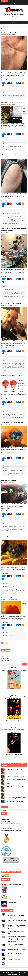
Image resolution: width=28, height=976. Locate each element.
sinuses (4, 297)
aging (12, 526)
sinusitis (8, 297)
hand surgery (7, 95)
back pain (16, 526)
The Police (13, 591)
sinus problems (10, 296)
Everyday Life (7, 92)
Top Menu (14, 3)
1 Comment (6, 465)
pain (18, 529)
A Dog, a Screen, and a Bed (8, 480)
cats (4, 364)
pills (4, 474)
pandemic (13, 590)
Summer (7, 223)
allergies (22, 216)
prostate (9, 417)
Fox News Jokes (12, 902)
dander (8, 219)
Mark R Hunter (12, 34)
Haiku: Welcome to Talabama (15, 963)
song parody (21, 590)
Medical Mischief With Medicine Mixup (12, 102)
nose (12, 295)
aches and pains (7, 526)
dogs (8, 146)
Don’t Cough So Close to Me (9, 536)
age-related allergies (8, 216)
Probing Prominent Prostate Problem (11, 375)
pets (8, 149)
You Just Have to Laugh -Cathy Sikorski (11, 830)
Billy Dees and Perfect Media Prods (10, 817)
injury (10, 527)
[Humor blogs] (6, 844)
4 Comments (6, 408)
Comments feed (5, 658)
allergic (18, 216)
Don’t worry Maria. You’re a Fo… (20, 783)
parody (17, 590)
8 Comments (6, 286)
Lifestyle (12, 92)
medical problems (6, 221)
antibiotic (6, 470)
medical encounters (20, 292)
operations (19, 367)
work (7, 530)
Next (10, 643)
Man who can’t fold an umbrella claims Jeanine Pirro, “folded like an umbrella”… (17, 927)
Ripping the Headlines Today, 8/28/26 (16, 949)
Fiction (12, 467)
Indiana (17, 219)
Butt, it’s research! (6, 597)
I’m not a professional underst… (19, 801)
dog (5, 146)
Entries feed (5, 656)
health (12, 364)
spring (4, 223)
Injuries (7, 527)
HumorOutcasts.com (14, 14)
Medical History (6, 293)
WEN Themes (17, 974)
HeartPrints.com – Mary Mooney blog (11, 823)
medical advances (10, 472)
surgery (11, 96)
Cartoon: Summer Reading (14, 896)
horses (14, 219)
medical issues (20, 220)
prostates (13, 417)
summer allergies (13, 223)
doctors (20, 470)
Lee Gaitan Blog (6, 826)
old (16, 529)
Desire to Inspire (6, 821)
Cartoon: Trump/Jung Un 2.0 (14, 884)
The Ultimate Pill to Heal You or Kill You (12, 422)
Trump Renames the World (14, 953)
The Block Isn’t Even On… (19, 769)
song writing (5, 591)
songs (10, 591)
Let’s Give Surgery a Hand (8, 32)
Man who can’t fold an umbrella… (19, 776)
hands (11, 95)
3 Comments (6, 90)
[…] (2, 77)
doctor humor (15, 470)
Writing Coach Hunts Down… (19, 773)
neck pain (13, 529)
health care (16, 364)
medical (14, 95)
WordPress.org (5, 660)
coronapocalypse (7, 589)
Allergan (14, 216)
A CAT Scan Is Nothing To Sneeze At (11, 303)
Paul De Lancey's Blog (7, 828)
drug (10, 146)
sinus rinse (16, 296)
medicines (20, 148)
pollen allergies (19, 221)
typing (14, 96)
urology (21, 417)
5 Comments (6, 210)
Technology (17, 92)
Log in (3, 654)
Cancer (5, 414)
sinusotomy (12, 297)
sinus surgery (21, 296)
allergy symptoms (6, 217)
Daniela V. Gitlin (6, 819)
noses (14, 295)
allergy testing (13, 217)
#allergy (6, 363)
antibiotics (11, 470)
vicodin (20, 297)
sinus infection (19, 295)
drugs (12, 146)
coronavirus (14, 589)
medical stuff (13, 221)
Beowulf (18, 217)
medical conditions (20, 95)
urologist (17, 417)
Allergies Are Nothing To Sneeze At (11, 155)
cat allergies (21, 363)
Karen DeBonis (15, 599)
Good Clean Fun (11, 635)
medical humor (6, 96)
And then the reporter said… (20, 790)
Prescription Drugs (13, 149)
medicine (16, 148)
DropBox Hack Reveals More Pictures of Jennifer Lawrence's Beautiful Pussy (17, 915)
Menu (14, 22)
